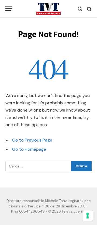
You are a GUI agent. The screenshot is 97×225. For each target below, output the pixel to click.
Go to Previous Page (32, 140)
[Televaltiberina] (48, 9)
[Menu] (8, 9)
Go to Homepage (29, 149)
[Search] (89, 9)
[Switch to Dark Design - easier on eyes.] (80, 8)
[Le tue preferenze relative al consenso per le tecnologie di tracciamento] (87, 215)
